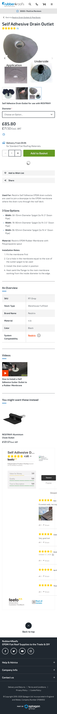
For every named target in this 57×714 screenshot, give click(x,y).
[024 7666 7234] (37, 4)
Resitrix (32, 335)
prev (5, 60)
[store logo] (13, 4)
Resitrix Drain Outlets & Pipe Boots (26, 17)
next (52, 56)
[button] (38, 336)
